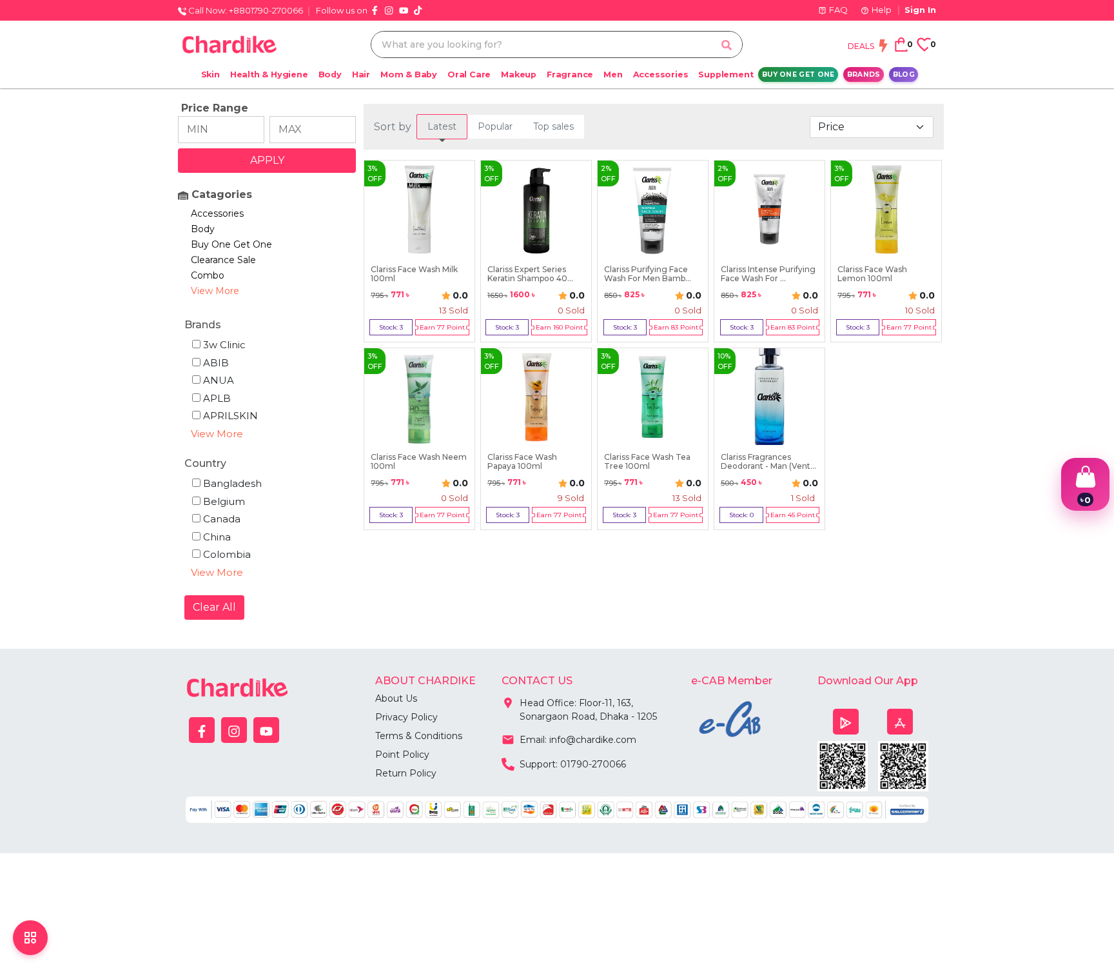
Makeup (518, 74)
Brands (864, 74)
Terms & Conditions (418, 736)
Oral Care (469, 74)
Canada (221, 519)
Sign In (920, 10)
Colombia (227, 554)
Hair (361, 74)
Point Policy (402, 754)
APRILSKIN (230, 416)
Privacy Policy (406, 717)
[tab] (441, 126)
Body (330, 74)
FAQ (838, 10)
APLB (217, 398)
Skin (210, 74)
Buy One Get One (798, 74)
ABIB (216, 363)
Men (612, 74)
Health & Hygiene (269, 74)
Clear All (214, 607)
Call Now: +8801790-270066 (244, 10)
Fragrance (570, 74)
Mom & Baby (408, 74)
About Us (396, 698)
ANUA (218, 380)
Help (882, 10)
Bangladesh (232, 483)
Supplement (725, 74)
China (217, 537)
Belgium (224, 501)
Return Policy (405, 773)
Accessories (661, 74)
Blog (904, 74)
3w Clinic (224, 345)
